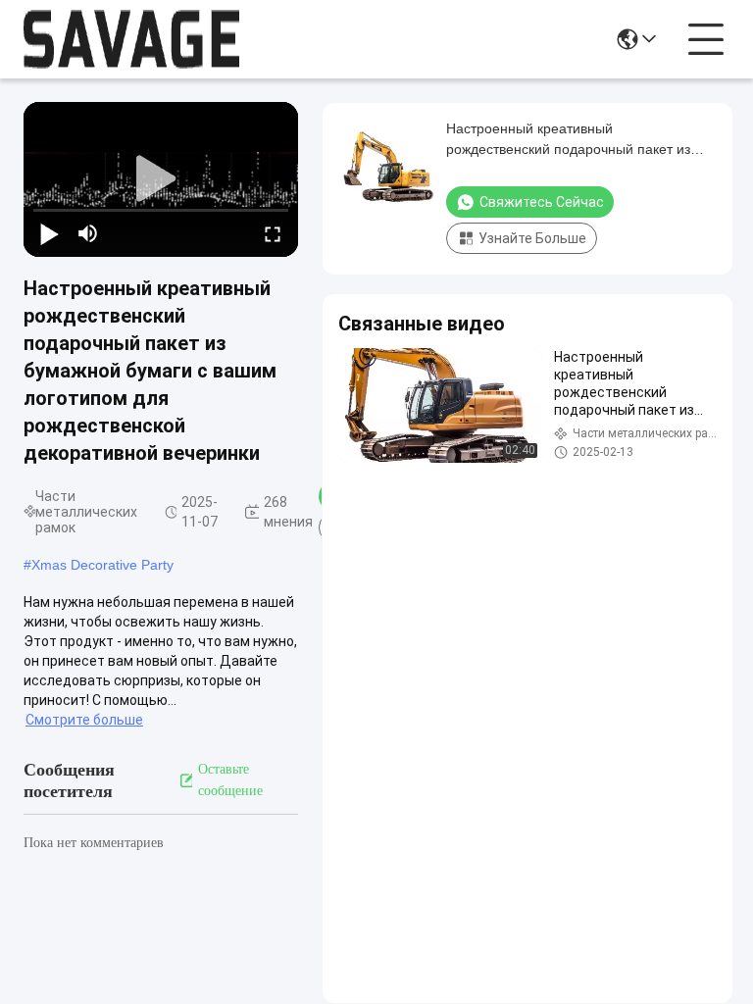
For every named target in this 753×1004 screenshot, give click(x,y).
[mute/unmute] (88, 233)
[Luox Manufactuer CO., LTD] (131, 39)
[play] (160, 179)
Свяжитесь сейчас (541, 202)
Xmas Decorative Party (102, 565)
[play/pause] (49, 233)
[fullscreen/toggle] (272, 233)
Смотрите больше (84, 720)
